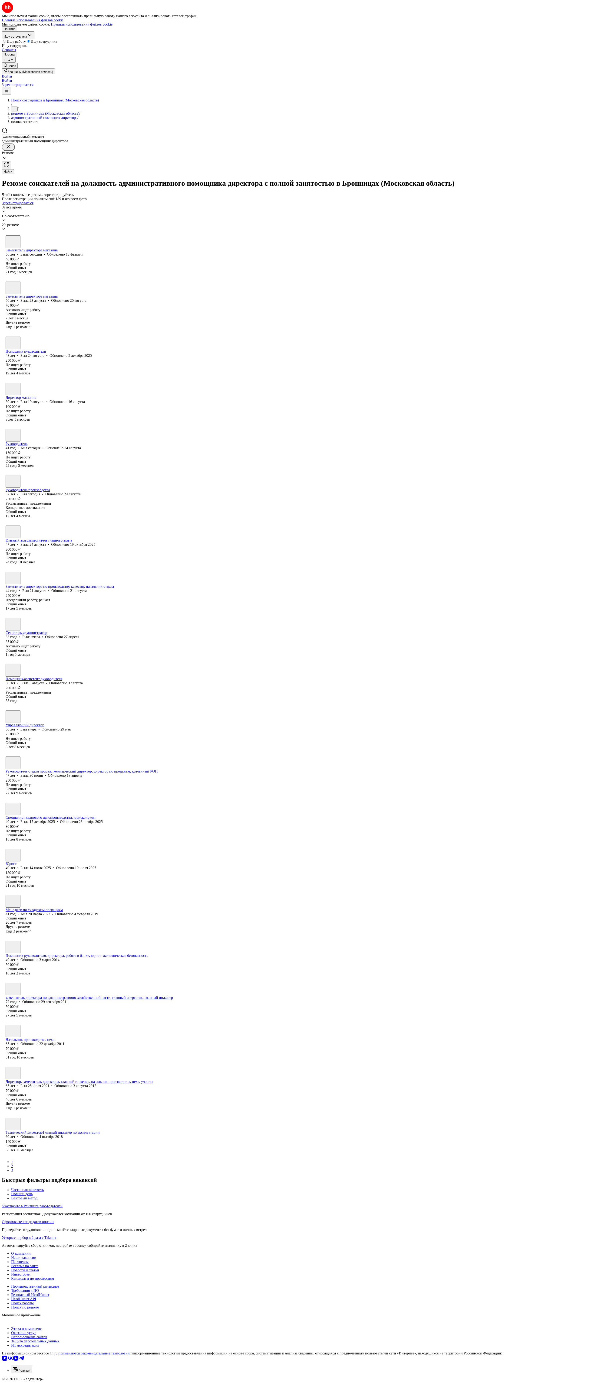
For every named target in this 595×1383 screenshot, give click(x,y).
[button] (7, 76)
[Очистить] (8, 147)
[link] (10, 65)
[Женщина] (13, 241)
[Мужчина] (13, 343)
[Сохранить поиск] (6, 165)
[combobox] (23, 136)
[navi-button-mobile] (6, 90)
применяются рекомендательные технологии (94, 1353)
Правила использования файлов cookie (81, 24)
